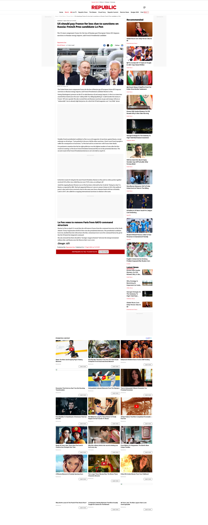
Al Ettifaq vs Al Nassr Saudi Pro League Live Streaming (139, 211)
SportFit (129, 215)
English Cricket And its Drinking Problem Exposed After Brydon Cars (138, 260)
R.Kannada (112, 2)
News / (57, 16)
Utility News (130, 288)
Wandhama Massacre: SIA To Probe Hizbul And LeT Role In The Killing (138, 187)
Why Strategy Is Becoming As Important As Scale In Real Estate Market (133, 285)
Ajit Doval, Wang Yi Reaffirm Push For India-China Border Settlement (139, 88)
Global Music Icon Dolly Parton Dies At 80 (139, 40)
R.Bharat (102, 2)
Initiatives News (131, 140)
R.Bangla (107, 2)
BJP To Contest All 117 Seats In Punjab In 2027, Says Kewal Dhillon (139, 64)
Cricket (128, 263)
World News (61, 45)
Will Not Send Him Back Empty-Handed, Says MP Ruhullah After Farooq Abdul (137, 162)
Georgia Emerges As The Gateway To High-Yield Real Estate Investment (139, 137)
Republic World (95, 2)
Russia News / (70, 16)
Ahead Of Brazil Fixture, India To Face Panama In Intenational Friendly (139, 236)
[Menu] (144, 7)
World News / (62, 16)
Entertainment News (132, 43)
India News (129, 67)
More (145, 12)
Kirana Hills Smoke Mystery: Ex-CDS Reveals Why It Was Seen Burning (138, 112)
